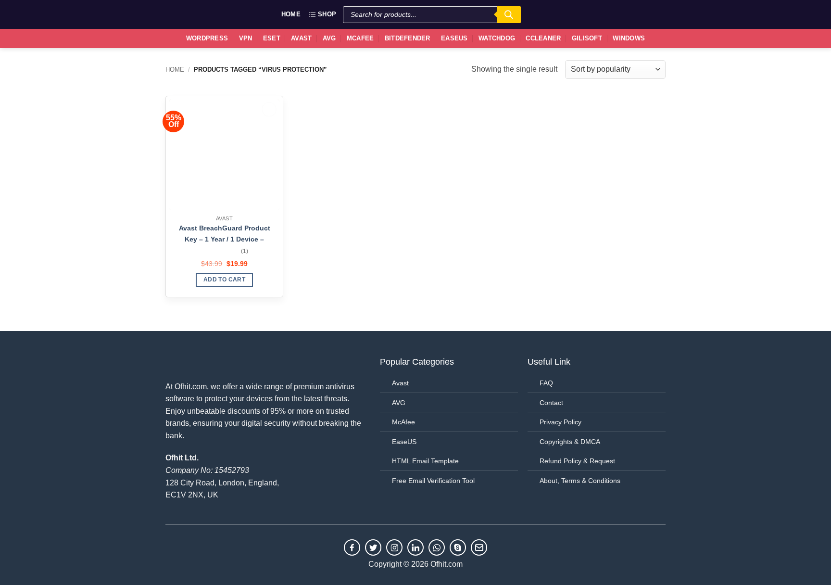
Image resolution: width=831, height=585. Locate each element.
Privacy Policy (560, 422)
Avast (301, 38)
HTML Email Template (425, 461)
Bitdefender (407, 38)
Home (291, 14)
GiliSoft (587, 38)
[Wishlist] (632, 14)
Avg (329, 38)
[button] (654, 14)
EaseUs (454, 38)
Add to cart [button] (224, 279)
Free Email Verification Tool (433, 480)
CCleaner (543, 38)
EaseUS (404, 441)
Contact (551, 403)
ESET (271, 38)
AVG (398, 403)
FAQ (546, 383)
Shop (327, 14)
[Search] (509, 14)
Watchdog (496, 38)
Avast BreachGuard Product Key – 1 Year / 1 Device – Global (224, 234)
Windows (629, 38)
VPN (245, 38)
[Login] (610, 13)
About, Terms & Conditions (580, 480)
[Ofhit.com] (187, 14)
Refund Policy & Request (577, 461)
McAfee (360, 38)
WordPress (207, 38)
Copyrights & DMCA (570, 441)
